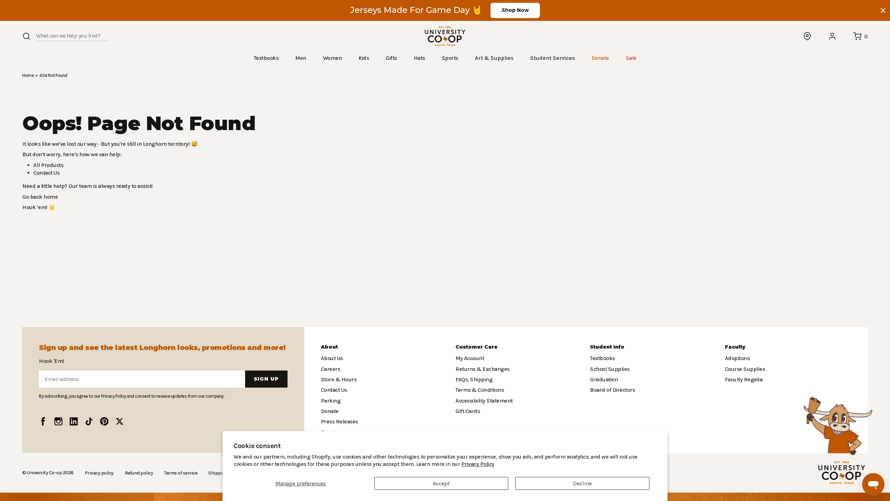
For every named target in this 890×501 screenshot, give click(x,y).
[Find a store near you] (807, 36)
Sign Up (266, 379)
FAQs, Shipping (473, 379)
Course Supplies (744, 369)
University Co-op (43, 472)
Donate (329, 411)
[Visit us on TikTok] (89, 421)
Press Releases (339, 421)
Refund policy (136, 473)
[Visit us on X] (120, 421)
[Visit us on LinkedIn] (74, 421)
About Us (331, 358)
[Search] (26, 36)
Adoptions (737, 358)
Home (27, 75)
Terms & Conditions (478, 390)
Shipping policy (220, 473)
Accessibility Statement (482, 401)
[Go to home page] (445, 36)
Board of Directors (610, 390)
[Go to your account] (832, 36)
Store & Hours (337, 379)
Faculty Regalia (743, 379)
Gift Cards (466, 411)
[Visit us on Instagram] (58, 421)
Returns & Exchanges (480, 369)
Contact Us (46, 172)
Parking (330, 401)
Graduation (603, 379)
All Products (47, 165)
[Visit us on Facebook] (43, 421)
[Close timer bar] (883, 10)
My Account (468, 358)
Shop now (515, 10)
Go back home (39, 196)
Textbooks (602, 358)
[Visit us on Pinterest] (104, 421)
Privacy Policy (422, 464)
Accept (441, 483)
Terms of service (177, 473)
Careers (330, 369)
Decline (582, 483)
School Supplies (609, 369)
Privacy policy (97, 473)
